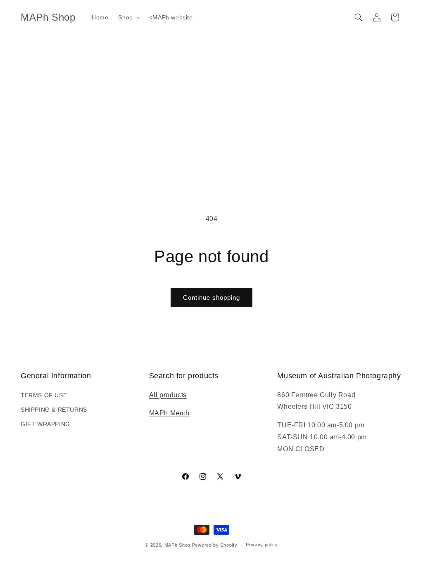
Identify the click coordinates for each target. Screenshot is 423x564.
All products (168, 394)
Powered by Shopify (215, 545)
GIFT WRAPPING (45, 424)
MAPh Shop (177, 545)
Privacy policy (262, 544)
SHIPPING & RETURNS (54, 409)
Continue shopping (211, 297)
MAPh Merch (169, 413)
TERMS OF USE (44, 395)
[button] (128, 17)
